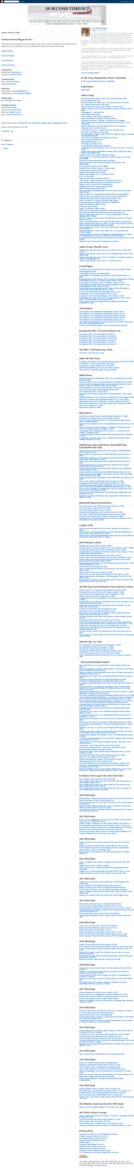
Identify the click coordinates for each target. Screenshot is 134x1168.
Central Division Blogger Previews (91, 1144)
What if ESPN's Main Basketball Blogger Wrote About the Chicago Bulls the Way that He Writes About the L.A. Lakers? (106, 536)
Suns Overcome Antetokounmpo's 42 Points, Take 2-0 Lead (100, 906)
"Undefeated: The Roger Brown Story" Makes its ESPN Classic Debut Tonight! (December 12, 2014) (104, 438)
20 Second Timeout (67, 8)
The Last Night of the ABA (90, 100)
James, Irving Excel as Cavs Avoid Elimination (95, 1015)
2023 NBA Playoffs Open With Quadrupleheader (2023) (99, 390)
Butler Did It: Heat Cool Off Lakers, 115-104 (95, 930)
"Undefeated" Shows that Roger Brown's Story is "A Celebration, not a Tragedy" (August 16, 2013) (104, 431)
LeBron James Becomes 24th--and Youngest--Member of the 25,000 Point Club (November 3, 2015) (105, 469)
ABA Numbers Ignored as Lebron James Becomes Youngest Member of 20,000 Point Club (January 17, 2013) (104, 458)
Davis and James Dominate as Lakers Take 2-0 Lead (98, 928)
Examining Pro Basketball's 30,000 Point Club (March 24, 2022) (102, 483)
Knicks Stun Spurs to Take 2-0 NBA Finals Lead (96, 800)
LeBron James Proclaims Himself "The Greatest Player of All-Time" (103, 325)
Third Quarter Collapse (13, 100)
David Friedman (101, 28)
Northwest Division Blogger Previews (92, 1140)
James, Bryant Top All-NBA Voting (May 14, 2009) (97, 596)
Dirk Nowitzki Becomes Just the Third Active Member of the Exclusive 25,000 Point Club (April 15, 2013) (104, 465)
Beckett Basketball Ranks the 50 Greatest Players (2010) (99, 368)
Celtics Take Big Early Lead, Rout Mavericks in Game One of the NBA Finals (104, 842)
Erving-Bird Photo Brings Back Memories (96, 146)
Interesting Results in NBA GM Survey (93, 1138)
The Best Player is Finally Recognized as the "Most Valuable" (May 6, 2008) (106, 548)
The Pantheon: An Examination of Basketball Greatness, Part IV (102, 318)
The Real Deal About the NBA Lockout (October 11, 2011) (99, 1119)
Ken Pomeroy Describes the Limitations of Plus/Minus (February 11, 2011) (105, 722)
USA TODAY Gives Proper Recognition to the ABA (99, 138)
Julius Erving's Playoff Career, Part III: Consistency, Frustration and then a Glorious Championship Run (106, 258)
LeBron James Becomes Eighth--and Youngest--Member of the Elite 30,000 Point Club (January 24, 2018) (105, 474)
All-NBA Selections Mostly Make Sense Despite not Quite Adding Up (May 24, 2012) (105, 617)
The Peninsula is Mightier (22, 93)
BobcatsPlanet (11, 84)
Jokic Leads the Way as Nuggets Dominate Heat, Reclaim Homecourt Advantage (103, 868)
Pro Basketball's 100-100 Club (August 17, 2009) (96, 647)
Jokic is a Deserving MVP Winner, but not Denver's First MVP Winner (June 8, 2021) (104, 569)
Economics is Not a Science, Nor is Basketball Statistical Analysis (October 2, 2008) (106, 676)
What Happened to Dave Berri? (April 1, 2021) (96, 761)
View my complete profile (90, 73)
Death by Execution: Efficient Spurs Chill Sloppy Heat (98, 1063)
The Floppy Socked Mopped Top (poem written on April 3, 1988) (102, 514)
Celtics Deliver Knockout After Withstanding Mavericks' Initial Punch (104, 848)
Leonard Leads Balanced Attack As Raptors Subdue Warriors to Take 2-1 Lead (105, 949)
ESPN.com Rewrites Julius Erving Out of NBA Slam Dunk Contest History (106, 210)
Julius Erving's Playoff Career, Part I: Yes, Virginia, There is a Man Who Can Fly (105, 250)
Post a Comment (7, 144)
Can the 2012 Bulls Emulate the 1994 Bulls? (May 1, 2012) (99, 292)
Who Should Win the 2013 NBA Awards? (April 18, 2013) (99, 620)
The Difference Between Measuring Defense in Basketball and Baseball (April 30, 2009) (104, 708)
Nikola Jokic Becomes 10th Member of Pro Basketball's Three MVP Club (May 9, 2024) (105, 577)
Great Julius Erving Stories (90, 114)
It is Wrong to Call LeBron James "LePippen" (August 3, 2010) (101, 282)
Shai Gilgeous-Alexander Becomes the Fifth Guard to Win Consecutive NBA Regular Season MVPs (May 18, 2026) (106, 580)
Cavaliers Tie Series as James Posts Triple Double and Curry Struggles (104, 1034)
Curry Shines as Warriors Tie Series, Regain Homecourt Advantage (103, 889)
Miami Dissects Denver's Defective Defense (94, 865)
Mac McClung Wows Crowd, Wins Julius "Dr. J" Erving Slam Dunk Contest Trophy (103, 231)
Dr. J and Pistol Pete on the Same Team (95, 104)
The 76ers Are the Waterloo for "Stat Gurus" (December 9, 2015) (102, 747)
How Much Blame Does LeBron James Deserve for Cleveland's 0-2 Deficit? (105, 1011)
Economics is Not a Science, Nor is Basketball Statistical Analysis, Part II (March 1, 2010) (104, 712)
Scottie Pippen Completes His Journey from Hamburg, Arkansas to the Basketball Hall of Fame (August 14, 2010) (104, 285)
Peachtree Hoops (15, 74)
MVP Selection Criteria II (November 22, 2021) (96, 572)
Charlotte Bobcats (24, 123)
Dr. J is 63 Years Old (86, 176)
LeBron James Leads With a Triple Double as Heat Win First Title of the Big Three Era (106, 1097)
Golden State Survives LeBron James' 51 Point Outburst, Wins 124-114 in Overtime (105, 968)
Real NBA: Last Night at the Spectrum (95, 132)
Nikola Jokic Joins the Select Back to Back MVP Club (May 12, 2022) (103, 574)
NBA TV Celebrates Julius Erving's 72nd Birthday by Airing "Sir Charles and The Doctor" (105, 218)
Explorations (85, 90)
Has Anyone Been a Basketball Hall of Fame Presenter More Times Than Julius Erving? (105, 191)
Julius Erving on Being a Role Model (92, 188)
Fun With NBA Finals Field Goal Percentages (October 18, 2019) (102, 755)
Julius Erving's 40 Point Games (92, 140)
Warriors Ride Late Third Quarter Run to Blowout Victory (100, 885)
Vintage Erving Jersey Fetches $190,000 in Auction (97, 155)
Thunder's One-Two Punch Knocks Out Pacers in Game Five (101, 829)
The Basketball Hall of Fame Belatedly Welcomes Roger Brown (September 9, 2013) (106, 435)
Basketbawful (16, 72)
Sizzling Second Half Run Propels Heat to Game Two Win (99, 1065)
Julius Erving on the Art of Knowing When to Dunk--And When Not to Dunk (106, 109)
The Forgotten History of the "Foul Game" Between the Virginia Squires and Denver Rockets (106, 228)
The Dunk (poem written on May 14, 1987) (94, 508)
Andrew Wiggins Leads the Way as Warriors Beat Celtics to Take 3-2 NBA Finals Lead (105, 892)
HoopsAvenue (16, 110)
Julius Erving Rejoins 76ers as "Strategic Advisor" (97, 174)
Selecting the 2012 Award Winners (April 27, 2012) (97, 611)
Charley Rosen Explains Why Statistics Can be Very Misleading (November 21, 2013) (106, 735)
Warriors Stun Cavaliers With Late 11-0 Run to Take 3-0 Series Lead (103, 996)
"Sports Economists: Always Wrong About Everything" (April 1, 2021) (104, 763)
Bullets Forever (15, 112)
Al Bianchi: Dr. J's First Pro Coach (93, 128)
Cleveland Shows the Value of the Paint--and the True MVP (100, 1036)
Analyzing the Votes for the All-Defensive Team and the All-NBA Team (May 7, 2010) (106, 598)
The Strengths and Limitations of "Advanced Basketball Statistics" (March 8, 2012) (105, 724)
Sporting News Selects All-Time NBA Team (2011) (97, 366)
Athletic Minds (84, 1142)
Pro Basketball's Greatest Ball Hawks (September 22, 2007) (100, 645)
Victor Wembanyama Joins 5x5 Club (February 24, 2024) (99, 653)
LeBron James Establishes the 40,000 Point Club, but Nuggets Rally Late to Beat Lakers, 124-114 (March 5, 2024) (106, 489)
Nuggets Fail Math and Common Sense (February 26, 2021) (100, 759)
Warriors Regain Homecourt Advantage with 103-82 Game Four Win (103, 1038)
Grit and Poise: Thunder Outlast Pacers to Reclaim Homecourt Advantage (105, 827)
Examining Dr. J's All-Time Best (92, 112)
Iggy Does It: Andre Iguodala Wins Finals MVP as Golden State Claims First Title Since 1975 (106, 1044)
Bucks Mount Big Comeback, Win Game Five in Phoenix (99, 913)
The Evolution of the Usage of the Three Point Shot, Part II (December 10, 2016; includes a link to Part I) (105, 781)
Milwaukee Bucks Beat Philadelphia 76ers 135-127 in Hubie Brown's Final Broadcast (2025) (105, 379)
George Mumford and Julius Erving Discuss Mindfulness (99, 202)
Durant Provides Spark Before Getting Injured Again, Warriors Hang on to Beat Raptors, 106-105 (106, 956)
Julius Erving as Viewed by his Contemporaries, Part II (99, 241)
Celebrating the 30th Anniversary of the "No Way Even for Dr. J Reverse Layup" (107, 148)
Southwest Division (8, 56)
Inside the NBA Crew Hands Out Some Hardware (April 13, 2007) (102, 590)
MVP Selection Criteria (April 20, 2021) (93, 567)
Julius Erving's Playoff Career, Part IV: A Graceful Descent (100, 261)
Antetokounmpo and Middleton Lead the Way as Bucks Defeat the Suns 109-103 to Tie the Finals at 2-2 (106, 910)
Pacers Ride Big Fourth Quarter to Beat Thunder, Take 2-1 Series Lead (104, 825)
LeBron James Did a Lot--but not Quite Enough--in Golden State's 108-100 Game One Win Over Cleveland (105, 1031)
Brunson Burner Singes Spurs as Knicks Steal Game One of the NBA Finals (106, 798)
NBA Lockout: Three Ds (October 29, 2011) (94, 1121)
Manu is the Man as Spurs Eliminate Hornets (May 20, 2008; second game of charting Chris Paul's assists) (106, 673)
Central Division (7, 60)
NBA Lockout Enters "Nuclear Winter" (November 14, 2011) (101, 1123)
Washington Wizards (60, 123)
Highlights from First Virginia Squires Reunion (96, 186)
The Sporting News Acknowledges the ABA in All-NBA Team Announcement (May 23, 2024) (106, 635)
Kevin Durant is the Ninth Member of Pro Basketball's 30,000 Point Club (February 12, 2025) (105, 493)
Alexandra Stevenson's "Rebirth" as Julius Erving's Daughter (103, 120)
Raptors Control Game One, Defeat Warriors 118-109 (98, 944)
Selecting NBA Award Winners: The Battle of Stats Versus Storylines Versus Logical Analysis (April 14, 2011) (106, 552)
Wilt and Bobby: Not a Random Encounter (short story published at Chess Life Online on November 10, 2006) (105, 519)
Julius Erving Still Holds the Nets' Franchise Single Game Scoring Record (105, 221)
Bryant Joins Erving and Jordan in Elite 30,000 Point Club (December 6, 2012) (105, 455)
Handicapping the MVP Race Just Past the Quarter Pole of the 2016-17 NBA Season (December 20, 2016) (106, 563)
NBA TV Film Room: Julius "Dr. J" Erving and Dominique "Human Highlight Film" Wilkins (103, 215)
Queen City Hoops (12, 81)
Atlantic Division (7, 51)
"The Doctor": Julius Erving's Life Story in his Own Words (100, 180)
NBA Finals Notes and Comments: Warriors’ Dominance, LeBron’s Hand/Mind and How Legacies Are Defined (103, 983)
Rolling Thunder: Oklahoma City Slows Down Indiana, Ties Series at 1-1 (105, 823)
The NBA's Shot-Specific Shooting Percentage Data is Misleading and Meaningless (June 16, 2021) (103, 766)
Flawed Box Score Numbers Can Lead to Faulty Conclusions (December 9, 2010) (105, 719)
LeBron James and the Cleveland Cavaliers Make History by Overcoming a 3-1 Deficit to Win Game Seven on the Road (106, 1021)
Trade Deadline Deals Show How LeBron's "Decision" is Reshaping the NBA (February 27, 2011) (106, 1116)
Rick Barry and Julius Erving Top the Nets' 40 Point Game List (101, 212)
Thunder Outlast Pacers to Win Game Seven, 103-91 (97, 833)
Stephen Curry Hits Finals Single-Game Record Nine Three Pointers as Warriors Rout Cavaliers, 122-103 (104, 972)
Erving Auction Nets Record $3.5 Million (93, 166)
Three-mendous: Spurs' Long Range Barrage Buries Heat (99, 1067)
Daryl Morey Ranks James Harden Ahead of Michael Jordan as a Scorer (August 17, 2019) (105, 752)
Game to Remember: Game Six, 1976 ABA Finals (98, 118)
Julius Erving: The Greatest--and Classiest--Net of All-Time (102, 107)
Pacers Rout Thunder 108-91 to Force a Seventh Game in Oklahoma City (105, 831)
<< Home (4, 148)
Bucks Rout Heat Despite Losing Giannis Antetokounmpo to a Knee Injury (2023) (105, 394)
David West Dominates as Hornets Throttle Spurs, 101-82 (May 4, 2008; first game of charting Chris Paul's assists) (106, 669)
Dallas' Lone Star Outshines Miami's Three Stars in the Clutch (101, 1107)
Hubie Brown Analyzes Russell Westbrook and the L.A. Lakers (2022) (104, 399)
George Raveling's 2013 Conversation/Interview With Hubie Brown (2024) (105, 382)
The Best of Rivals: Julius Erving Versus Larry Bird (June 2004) (104, 98)
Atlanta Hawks (11, 123)
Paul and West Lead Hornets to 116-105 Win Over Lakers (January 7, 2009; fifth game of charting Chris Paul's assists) (106, 692)
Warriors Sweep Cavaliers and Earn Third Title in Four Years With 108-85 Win (106, 979)
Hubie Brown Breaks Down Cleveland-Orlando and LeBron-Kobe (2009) (105, 403)
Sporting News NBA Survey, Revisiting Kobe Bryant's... (99, 1134)
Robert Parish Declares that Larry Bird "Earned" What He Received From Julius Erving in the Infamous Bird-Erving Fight (106, 224)
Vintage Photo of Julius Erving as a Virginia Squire (97, 168)
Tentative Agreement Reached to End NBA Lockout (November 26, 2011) (105, 1125)
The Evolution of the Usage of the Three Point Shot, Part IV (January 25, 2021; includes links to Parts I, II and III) (105, 789)
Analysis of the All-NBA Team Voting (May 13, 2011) (98, 609)
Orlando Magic (46, 123)
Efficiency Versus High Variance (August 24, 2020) (97, 757)
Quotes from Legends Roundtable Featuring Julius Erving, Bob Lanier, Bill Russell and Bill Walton (106, 152)
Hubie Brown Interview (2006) (90, 407)
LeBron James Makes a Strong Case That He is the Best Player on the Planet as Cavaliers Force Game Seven (106, 1017)
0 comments (5, 131)
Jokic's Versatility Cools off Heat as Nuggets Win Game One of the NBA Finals (104, 862)
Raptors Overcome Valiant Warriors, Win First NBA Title (99, 959)
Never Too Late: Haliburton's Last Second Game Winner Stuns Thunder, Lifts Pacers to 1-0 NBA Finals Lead (105, 820)
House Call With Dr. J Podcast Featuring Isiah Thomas (98, 200)
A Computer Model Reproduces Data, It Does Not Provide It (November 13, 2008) (106, 683)
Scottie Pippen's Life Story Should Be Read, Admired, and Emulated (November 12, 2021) (103, 302)
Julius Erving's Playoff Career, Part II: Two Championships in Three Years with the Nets (106, 254)
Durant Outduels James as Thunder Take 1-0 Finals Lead (99, 1089)
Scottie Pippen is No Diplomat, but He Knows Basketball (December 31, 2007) (104, 276)
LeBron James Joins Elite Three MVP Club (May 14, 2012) (100, 555)
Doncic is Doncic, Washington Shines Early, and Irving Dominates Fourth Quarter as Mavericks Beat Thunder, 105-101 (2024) (105, 384)
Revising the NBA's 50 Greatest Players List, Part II (97, 336)
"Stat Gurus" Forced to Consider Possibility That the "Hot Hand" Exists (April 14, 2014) (105, 742)
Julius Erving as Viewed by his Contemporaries (96, 184)
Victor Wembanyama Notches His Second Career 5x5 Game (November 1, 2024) (105, 655)
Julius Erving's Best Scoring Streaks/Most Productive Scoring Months (104, 194)
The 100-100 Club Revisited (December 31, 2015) (96, 649)
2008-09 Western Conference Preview (92, 1146)
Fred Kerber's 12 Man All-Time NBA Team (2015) (97, 363)
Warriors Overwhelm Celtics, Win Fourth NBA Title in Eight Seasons (104, 895)
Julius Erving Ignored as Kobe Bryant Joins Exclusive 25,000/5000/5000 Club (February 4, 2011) (104, 451)
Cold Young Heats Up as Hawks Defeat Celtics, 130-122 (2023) (101, 387)
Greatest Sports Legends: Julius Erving (93, 170)
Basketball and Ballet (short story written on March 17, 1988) (101, 512)
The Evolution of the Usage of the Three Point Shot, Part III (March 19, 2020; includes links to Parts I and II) (104, 785)
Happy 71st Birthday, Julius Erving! (92, 208)
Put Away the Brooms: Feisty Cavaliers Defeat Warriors (99, 998)
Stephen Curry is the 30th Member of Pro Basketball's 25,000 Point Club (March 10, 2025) (105, 496)
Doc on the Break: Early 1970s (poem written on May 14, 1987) (101, 506)
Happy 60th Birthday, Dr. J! (91, 142)
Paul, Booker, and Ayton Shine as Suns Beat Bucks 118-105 (100, 904)
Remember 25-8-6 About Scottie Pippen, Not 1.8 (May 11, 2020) (101, 296)
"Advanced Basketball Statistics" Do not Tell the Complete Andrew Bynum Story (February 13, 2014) (106, 739)
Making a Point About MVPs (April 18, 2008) (95, 546)
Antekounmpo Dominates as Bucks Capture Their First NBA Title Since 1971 (105, 916)
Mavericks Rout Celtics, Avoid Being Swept (94, 850)
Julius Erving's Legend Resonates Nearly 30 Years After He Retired (103, 196)
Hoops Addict (12, 107)
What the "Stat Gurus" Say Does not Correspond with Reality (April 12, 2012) (105, 728)
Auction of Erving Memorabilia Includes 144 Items (97, 160)
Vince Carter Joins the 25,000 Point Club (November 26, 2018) (101, 481)
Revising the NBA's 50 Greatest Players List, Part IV (98, 340)
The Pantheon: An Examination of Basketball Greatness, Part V (102, 320)
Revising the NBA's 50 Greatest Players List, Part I (97, 334)
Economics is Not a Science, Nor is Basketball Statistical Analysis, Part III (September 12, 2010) (105, 715)
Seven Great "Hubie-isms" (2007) (91, 405)
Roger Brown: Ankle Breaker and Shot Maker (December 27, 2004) (103, 416)
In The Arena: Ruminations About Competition (98, 81)
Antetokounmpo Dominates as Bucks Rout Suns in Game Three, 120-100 (105, 908)
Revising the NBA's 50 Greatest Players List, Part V (97, 342)
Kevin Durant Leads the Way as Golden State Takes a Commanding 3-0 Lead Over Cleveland (104, 975)
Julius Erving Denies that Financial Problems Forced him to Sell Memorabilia (102, 163)
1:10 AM (24, 127)
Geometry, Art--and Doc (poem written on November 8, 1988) (101, 516)
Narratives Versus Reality (88, 206)
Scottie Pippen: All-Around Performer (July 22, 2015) (98, 294)
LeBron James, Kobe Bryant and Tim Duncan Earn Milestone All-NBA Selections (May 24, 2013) (104, 628)
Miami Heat (36, 123)
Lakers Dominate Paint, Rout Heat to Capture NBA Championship (103, 936)
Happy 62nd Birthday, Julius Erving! (92, 172)
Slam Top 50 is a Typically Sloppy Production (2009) (97, 370)
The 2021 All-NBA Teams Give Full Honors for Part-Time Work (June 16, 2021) (105, 631)
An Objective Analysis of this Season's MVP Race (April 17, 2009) (102, 550)
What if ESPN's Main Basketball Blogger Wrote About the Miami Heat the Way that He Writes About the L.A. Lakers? (105, 532)
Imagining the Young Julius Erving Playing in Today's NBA (100, 198)
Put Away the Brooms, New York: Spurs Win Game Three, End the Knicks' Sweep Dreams (106, 803)
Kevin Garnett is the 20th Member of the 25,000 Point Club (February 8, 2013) (105, 462)
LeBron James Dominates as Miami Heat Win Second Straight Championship (101, 1079)
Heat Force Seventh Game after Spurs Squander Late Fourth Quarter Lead (106, 1074)
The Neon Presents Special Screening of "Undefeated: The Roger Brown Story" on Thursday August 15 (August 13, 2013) (105, 428)
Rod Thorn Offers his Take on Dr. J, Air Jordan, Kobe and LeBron (105, 102)
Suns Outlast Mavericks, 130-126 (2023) (93, 392)
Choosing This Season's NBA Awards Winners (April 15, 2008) (101, 592)
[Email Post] (11, 131)
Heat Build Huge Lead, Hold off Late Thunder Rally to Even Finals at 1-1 (105, 1091)
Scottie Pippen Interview (88, 271)
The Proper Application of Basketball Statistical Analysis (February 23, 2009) (106, 695)
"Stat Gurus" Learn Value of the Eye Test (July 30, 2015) (99, 745)
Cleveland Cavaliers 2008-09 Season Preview (95, 1150)
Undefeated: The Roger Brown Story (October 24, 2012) (99, 418)
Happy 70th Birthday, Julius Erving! (92, 204)
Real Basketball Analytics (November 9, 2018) (95, 749)
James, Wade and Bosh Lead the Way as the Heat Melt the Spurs (102, 1069)
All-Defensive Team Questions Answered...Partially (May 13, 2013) (102, 625)
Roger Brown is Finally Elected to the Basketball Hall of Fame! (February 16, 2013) (106, 424)
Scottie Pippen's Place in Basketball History (94, 273)
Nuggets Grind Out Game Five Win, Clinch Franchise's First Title (102, 873)
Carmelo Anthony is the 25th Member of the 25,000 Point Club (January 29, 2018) (106, 478)
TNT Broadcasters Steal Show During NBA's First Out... (99, 1152)
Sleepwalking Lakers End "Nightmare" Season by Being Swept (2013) (104, 401)
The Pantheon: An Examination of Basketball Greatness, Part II (102, 313)
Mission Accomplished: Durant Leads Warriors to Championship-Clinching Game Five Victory (106, 1001)
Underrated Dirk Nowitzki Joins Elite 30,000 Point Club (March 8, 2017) (105, 472)
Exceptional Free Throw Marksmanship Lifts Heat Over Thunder (102, 1093)
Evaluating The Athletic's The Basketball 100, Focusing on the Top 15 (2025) (106, 361)
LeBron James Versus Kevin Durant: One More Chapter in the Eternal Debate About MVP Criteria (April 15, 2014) (104, 560)
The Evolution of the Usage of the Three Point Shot (97, 779)
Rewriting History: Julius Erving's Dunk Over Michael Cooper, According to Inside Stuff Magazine (107, 134)
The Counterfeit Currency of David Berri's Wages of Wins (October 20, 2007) (104, 666)
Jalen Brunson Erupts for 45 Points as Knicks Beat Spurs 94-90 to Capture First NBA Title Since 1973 (105, 810)
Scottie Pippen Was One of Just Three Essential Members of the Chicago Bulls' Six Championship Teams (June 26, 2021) (105, 298)
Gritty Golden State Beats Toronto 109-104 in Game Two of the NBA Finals (106, 947)
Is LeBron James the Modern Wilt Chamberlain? (96, 1013)
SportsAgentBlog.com (20, 91)
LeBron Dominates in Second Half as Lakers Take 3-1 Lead (100, 932)
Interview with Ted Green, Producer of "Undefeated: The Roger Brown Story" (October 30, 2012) (104, 421)
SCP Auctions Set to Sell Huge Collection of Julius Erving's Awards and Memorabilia (104, 157)
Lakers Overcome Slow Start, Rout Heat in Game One (98, 926)
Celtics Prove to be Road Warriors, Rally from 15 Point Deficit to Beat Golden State (104, 882)
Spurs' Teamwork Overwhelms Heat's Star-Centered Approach (101, 1054)
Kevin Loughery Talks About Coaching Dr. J (97, 116)
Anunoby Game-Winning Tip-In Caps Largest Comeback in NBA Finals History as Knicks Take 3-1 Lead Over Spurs (105, 806)
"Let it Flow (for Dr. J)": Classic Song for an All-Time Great (102, 130)
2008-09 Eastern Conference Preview (92, 1148)
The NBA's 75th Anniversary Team (91, 353)
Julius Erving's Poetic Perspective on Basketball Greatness (99, 182)
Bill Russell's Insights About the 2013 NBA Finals (96, 1076)
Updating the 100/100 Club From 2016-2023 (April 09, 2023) (100, 651)
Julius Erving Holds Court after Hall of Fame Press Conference (103, 126)
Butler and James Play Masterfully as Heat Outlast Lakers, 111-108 (103, 934)
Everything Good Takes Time (91, 144)
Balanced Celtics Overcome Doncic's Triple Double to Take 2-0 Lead (103, 846)
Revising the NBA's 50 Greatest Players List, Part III (98, 338)
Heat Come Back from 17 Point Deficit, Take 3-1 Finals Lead (100, 1095)
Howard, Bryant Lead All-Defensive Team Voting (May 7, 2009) (101, 594)
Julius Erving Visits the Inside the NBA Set (94, 178)
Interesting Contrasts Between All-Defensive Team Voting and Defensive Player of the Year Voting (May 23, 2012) (104, 613)
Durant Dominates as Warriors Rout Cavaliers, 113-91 (98, 992)
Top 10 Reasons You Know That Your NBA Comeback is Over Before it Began (104, 529)
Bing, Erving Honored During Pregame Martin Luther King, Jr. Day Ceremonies (105, 123)
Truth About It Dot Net (14, 114)
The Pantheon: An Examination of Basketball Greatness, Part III (102, 316)
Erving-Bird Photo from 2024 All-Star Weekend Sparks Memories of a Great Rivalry (106, 238)
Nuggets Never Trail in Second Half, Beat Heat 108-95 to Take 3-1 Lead (104, 871)
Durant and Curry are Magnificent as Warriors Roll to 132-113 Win (103, 994)
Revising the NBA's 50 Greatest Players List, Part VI (98, 344)
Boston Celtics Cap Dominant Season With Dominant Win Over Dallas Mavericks (104, 852)
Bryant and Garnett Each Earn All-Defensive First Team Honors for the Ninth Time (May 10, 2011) (104, 606)
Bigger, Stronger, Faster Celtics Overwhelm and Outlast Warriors (102, 887)
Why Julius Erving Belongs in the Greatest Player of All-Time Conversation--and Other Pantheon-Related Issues (106, 322)
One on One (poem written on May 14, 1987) (95, 510)
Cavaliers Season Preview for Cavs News (93, 1136)
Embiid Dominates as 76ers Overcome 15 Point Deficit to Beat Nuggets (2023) (106, 397)
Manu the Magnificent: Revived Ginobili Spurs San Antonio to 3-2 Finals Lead (105, 1071)
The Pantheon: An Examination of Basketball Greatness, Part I (101, 311)
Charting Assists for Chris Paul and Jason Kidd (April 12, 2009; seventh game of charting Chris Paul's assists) (104, 705)
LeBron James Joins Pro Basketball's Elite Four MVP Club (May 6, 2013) (105, 557)
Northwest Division (8, 65)
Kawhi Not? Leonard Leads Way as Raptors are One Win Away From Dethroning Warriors (104, 953)
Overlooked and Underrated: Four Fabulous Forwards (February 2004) (104, 269)
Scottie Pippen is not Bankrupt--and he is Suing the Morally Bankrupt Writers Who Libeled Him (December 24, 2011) (104, 289)
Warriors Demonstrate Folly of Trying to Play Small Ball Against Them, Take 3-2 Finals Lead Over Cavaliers (106, 1041)
